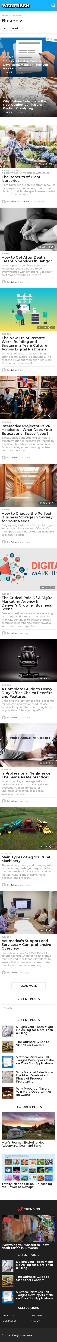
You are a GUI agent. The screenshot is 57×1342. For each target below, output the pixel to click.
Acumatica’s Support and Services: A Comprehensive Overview (26, 944)
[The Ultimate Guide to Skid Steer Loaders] (7, 1047)
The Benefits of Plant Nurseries (21, 179)
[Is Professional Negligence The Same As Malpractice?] (28, 745)
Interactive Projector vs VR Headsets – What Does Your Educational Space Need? (27, 430)
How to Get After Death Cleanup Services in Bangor (27, 259)
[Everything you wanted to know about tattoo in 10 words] (28, 1228)
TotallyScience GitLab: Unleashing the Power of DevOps (27, 1185)
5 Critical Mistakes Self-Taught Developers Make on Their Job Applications (25, 65)
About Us (8, 1315)
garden (16, 171)
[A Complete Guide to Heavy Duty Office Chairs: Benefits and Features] (28, 660)
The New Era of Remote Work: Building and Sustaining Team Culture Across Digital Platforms (24, 343)
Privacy (35, 1320)
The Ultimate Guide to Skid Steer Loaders (32, 1043)
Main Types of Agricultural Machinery (26, 859)
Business (6, 171)
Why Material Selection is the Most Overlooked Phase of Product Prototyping (24, 104)
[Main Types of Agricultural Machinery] (28, 828)
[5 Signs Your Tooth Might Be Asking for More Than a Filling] (7, 1032)
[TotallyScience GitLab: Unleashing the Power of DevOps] (28, 1167)
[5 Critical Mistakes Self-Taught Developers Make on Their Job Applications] (7, 1062)
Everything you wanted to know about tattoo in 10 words (25, 1246)
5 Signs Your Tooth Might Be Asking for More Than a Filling (34, 1030)
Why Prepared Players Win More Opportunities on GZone (34, 1092)
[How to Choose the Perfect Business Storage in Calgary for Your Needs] (28, 485)
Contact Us (10, 1320)
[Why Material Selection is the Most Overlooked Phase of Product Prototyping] (7, 1077)
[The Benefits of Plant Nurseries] (28, 146)
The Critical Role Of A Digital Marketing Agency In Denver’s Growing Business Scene (28, 603)
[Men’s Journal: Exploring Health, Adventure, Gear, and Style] (28, 1126)
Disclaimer (37, 1315)
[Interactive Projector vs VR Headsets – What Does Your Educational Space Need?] (28, 397)
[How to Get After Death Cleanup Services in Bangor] (28, 229)
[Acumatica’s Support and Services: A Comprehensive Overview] (28, 912)
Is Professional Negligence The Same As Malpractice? (26, 775)
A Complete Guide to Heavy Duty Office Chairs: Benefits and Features (27, 693)
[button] (53, 5)
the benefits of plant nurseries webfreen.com (26, 173)
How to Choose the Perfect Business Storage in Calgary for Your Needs (27, 517)
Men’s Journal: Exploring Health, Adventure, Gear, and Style (25, 1144)
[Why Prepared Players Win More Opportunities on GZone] (7, 1093)
